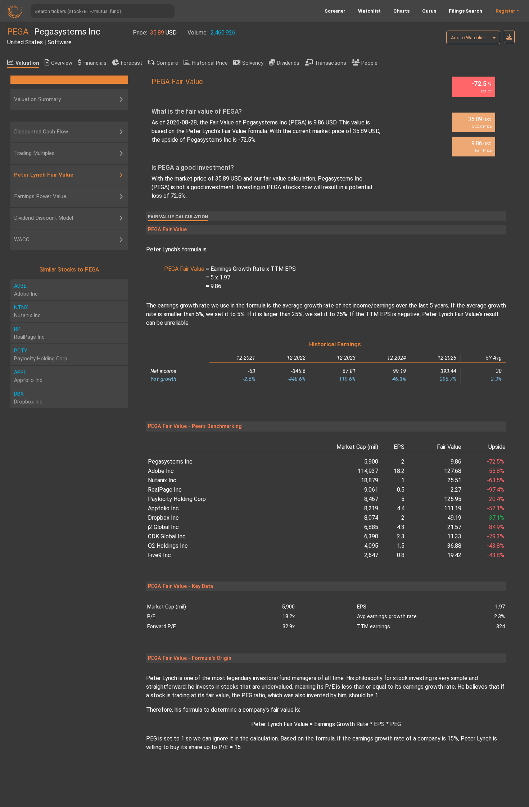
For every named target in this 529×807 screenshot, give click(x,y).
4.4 (400, 508)
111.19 (452, 508)
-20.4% (495, 499)
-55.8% (495, 471)
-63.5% (495, 480)
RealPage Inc (165, 489)
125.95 (452, 499)
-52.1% (495, 508)
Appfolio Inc (163, 508)
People (369, 63)
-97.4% (495, 489)
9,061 (371, 489)
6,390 (371, 536)
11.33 (454, 536)
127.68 (452, 471)
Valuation (27, 63)
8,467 (371, 499)
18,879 (369, 480)
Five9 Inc (159, 555)
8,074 (371, 517)
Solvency (252, 63)
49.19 (454, 517)
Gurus (429, 11)
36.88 (454, 545)
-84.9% (495, 527)
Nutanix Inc (162, 480)
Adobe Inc (161, 471)
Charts (401, 11)
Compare (167, 63)
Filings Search (465, 11)
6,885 (371, 527)
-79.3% (495, 536)
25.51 (454, 480)
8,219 (371, 508)
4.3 (400, 527)
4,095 (371, 545)
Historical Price (210, 63)
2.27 (456, 489)
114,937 (368, 471)
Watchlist (369, 11)
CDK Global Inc (167, 536)
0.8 (400, 555)
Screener (335, 11)
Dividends (288, 63)
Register (505, 11)
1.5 (400, 545)
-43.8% (495, 545)
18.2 (399, 471)
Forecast (131, 63)
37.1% (496, 517)
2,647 (371, 555)
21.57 (454, 527)
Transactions (330, 63)
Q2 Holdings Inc (168, 545)
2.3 (400, 536)
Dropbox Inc (163, 517)
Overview (61, 63)
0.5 (400, 489)
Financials (95, 63)
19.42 (454, 555)
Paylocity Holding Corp (177, 499)
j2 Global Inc (163, 527)
